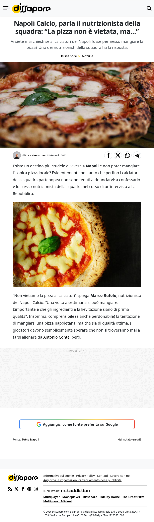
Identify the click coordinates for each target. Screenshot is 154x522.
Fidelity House (110, 497)
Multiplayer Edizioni (57, 501)
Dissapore (69, 56)
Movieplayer (71, 497)
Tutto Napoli (30, 439)
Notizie (87, 56)
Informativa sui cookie (58, 476)
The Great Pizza (133, 497)
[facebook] (23, 488)
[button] (108, 155)
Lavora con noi (120, 476)
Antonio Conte (56, 337)
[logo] (31, 8)
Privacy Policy (85, 476)
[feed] (10, 488)
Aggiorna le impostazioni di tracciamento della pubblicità (82, 480)
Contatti (102, 476)
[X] (16, 488)
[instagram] (36, 488)
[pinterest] (29, 488)
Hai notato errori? (129, 439)
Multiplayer (51, 497)
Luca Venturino (35, 155)
